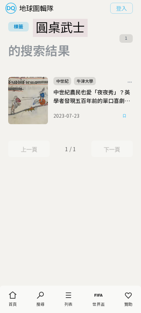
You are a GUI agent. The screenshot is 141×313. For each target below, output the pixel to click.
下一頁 (111, 149)
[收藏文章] (124, 116)
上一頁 (29, 149)
